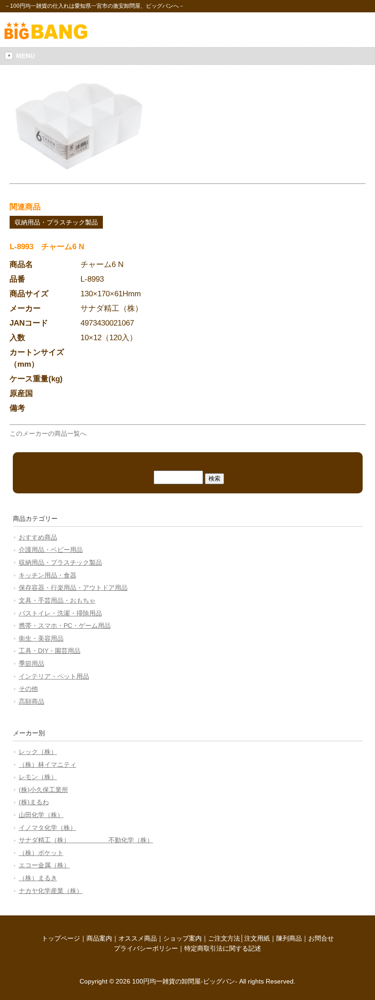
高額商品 (31, 701)
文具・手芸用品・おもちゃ (57, 600)
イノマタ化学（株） (47, 827)
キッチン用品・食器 (47, 575)
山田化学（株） (41, 814)
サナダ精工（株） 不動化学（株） (86, 840)
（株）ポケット (41, 852)
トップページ (61, 938)
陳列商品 (289, 938)
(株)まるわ (34, 802)
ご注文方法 (224, 938)
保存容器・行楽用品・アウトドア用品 (73, 587)
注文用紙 (257, 938)
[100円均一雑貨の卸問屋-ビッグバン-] (46, 37)
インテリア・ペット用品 (54, 676)
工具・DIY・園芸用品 (49, 650)
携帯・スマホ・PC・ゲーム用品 (65, 625)
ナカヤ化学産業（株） (51, 890)
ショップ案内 (182, 938)
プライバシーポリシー (146, 948)
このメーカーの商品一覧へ (48, 433)
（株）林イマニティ (47, 764)
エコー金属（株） (44, 865)
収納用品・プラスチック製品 (56, 222)
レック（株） (38, 751)
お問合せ (321, 938)
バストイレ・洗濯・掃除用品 (60, 613)
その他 (28, 688)
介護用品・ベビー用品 (51, 549)
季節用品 (31, 663)
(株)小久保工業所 (43, 789)
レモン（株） (38, 777)
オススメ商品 (137, 938)
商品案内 (99, 938)
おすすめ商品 (38, 537)
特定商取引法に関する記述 (222, 948)
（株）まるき (38, 878)
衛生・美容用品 (41, 638)
